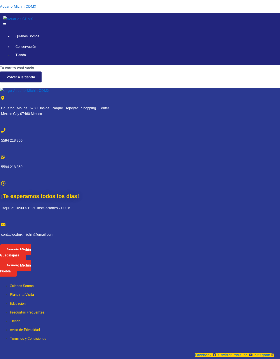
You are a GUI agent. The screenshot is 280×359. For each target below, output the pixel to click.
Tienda (20, 55)
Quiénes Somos (27, 36)
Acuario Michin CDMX (18, 6)
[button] (140, 25)
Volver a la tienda (21, 77)
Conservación (26, 47)
